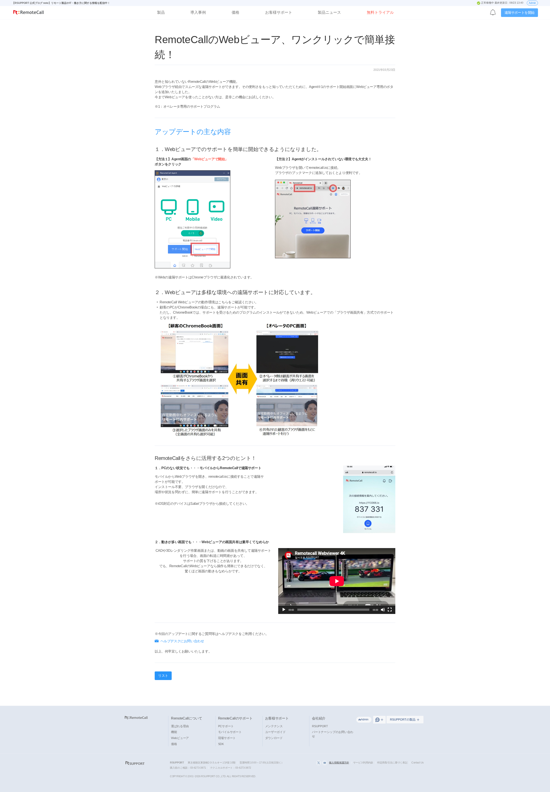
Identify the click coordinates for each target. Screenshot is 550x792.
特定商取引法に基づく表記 (392, 762)
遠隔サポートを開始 (519, 12)
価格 (235, 12)
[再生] (284, 610)
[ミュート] (383, 610)
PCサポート (226, 726)
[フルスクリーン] (390, 610)
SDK (221, 744)
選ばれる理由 (180, 726)
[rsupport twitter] (318, 762)
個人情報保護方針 (339, 762)
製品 (161, 12)
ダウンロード (274, 738)
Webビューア (180, 738)
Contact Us (417, 762)
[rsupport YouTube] (324, 762)
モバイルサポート (230, 732)
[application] (336, 581)
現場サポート (227, 738)
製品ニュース (329, 12)
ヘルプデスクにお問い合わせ (182, 641)
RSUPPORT (320, 726)
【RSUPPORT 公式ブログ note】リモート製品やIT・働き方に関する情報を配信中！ (61, 3)
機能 (174, 732)
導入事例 (198, 12)
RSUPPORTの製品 (403, 719)
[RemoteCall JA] (28, 13)
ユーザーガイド (275, 732)
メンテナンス (274, 726)
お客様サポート (278, 12)
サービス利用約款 (363, 762)
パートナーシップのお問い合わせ (332, 734)
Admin (532, 3)
